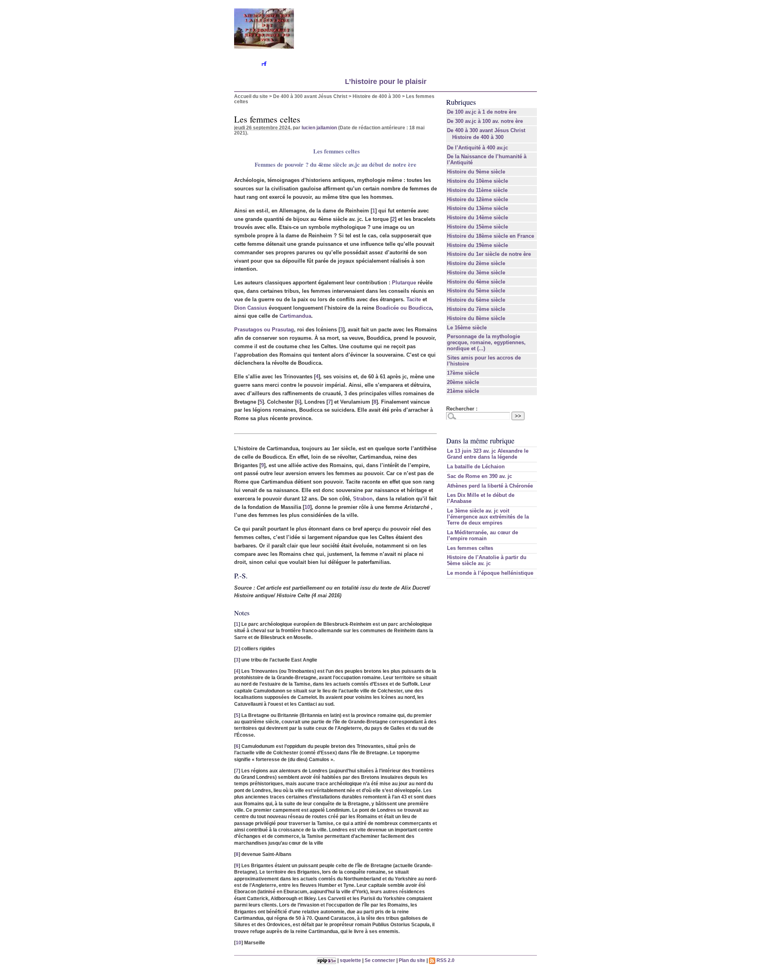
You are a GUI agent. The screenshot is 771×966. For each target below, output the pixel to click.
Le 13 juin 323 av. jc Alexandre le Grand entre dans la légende (487, 454)
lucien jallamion (319, 127)
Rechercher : (461, 409)
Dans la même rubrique (480, 440)
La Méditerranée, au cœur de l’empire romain (482, 535)
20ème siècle (463, 382)
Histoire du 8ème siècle (476, 318)
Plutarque (404, 283)
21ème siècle (463, 391)
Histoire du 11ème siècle (477, 190)
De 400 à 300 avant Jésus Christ (310, 96)
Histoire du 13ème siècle (477, 208)
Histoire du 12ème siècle (477, 199)
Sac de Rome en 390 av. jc (479, 476)
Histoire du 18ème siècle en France (490, 236)
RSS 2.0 (445, 960)
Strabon (363, 499)
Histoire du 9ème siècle (476, 172)
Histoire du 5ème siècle (476, 291)
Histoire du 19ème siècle (477, 245)
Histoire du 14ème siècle (477, 217)
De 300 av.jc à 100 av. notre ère (485, 121)
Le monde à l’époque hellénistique (490, 573)
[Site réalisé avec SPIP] (326, 960)
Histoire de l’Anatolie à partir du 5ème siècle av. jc (486, 560)
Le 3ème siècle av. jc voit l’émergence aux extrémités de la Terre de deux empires (488, 517)
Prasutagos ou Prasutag (264, 330)
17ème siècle (463, 373)
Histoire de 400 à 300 (377, 96)
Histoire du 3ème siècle (476, 273)
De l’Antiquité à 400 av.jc (477, 148)
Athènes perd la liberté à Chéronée (490, 486)
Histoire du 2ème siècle (476, 263)
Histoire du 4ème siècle (476, 282)
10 (307, 507)
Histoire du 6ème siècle (476, 300)
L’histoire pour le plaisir (385, 82)
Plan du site (412, 960)
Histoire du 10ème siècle (477, 181)
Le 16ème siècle (467, 328)
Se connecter (380, 960)
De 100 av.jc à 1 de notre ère (481, 112)
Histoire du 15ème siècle (477, 227)
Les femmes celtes (470, 548)
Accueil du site (251, 96)
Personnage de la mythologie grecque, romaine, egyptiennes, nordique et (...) (486, 342)
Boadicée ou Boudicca (404, 308)
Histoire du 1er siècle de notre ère (489, 254)
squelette (350, 960)
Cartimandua (295, 316)
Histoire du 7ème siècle (476, 309)
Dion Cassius (250, 308)
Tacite (413, 299)
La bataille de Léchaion (476, 467)
